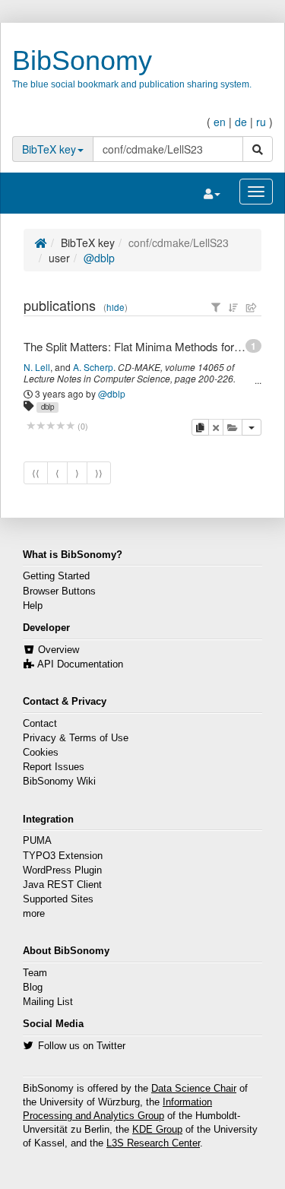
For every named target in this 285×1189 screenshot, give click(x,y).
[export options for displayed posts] (251, 307)
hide (115, 307)
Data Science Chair (193, 1088)
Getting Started (56, 576)
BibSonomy (82, 60)
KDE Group (157, 1129)
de (241, 121)
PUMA (37, 840)
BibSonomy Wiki (59, 781)
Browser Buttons (59, 591)
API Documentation (80, 664)
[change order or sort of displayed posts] (233, 307)
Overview (58, 650)
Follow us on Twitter (81, 1046)
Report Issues (53, 767)
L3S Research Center (153, 1143)
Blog (33, 987)
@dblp (99, 257)
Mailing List (48, 1002)
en (220, 121)
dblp (47, 406)
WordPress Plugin (62, 870)
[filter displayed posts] (216, 307)
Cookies (41, 752)
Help (33, 606)
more (34, 913)
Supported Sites (58, 899)
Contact (40, 723)
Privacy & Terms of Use (75, 738)
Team (35, 973)
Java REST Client (62, 885)
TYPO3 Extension (63, 856)
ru (261, 121)
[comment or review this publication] (50, 426)
